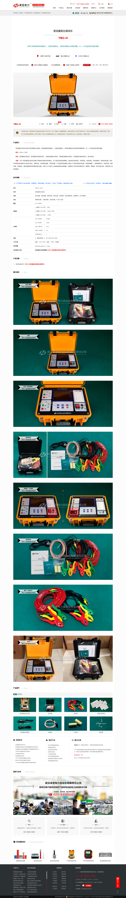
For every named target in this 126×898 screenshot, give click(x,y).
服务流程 (64, 874)
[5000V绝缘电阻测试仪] (88, 850)
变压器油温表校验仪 (32, 892)
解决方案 (69, 8)
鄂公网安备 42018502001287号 (76, 896)
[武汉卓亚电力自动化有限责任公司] (29, 3)
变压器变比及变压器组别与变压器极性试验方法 (27, 749)
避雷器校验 (16, 887)
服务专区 (85, 8)
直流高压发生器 (37, 860)
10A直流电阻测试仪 (71, 860)
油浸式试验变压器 (52, 749)
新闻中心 (93, 8)
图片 (57, 124)
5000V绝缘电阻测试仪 (53, 745)
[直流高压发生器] (37, 850)
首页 (54, 8)
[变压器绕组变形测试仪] (105, 850)
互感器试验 (22, 876)
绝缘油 (15, 892)
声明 (72, 124)
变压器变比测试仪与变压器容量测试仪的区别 (26, 747)
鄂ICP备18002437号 (60, 896)
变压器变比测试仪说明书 (37, 264)
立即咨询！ (94, 124)
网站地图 (26, 896)
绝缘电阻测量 (20, 889)
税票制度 (64, 878)
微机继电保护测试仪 (18, 880)
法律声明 (15, 896)
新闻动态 (55, 886)
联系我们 (110, 8)
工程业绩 (77, 8)
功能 (65, 124)
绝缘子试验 (22, 887)
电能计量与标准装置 (18, 883)
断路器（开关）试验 (18, 878)
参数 (50, 124)
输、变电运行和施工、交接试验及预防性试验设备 (90, 745)
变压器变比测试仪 (46, 13)
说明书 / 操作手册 (43, 56)
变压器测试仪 (37, 13)
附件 (97, 65)
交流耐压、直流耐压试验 (19, 874)
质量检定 (64, 876)
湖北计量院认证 (63, 56)
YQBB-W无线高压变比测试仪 (22, 751)
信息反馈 (64, 886)
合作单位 (55, 878)
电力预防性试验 (28, 13)
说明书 (81, 124)
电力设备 (55, 883)
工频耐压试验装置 (31, 872)
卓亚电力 (21, 13)
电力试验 (64, 880)
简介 (42, 124)
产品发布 (55, 888)
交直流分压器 (51, 751)
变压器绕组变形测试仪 (105, 860)
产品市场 (55, 876)
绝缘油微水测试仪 (31, 887)
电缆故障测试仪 (17, 885)
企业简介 (55, 872)
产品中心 (61, 8)
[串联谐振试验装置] (20, 850)
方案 (100, 65)
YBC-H (17, 124)
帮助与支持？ (106, 65)
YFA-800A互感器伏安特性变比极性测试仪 (25, 762)
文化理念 (55, 874)
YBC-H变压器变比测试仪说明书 (56, 250)
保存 (93, 65)
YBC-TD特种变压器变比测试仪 (23, 758)
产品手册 (64, 883)
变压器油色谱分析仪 (53, 760)
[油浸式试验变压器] (54, 850)
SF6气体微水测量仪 (32, 889)
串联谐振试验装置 (20, 860)
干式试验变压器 (52, 754)
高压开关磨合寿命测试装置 (34, 880)
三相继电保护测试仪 (32, 876)
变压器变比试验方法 (20, 744)
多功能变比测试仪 (19, 753)
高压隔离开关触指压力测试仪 (55, 758)
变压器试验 (16, 876)
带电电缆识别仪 (52, 747)
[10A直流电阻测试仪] (71, 850)
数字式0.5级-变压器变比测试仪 (23, 760)
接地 (14, 889)
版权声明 (21, 896)
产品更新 (55, 880)
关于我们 (102, 8)
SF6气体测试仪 (21, 892)
